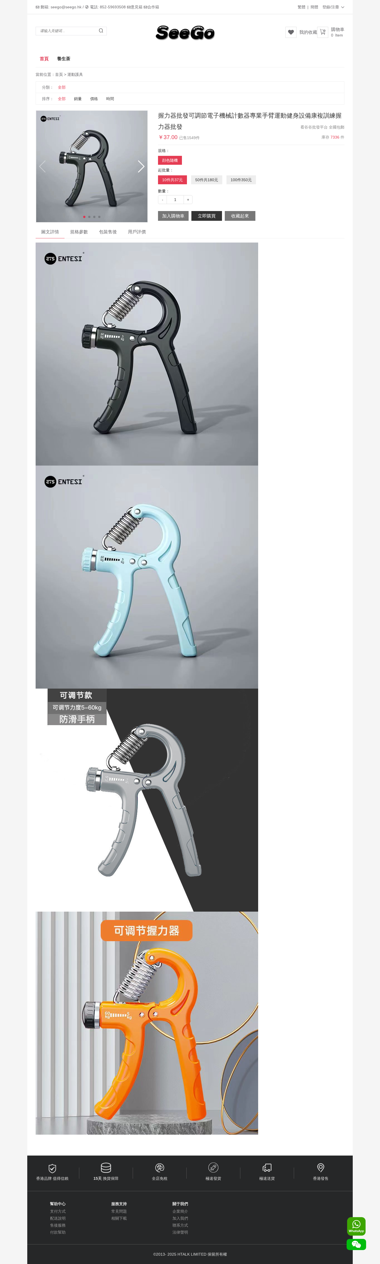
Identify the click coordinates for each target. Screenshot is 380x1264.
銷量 (78, 98)
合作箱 (153, 7)
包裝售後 (108, 231)
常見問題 (119, 1211)
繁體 (301, 7)
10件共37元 (172, 180)
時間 (110, 98)
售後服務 (58, 1225)
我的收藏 (308, 32)
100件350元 (241, 180)
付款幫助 (58, 1232)
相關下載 (119, 1218)
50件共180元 (206, 180)
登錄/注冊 (333, 7)
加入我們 (180, 1218)
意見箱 (136, 7)
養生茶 (63, 58)
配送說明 (58, 1218)
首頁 (44, 58)
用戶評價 (137, 231)
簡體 (314, 7)
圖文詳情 (50, 231)
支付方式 (58, 1211)
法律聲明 (180, 1232)
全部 (62, 87)
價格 (94, 98)
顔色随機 (170, 160)
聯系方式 (180, 1225)
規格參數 (79, 231)
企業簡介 (180, 1211)
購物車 (337, 32)
